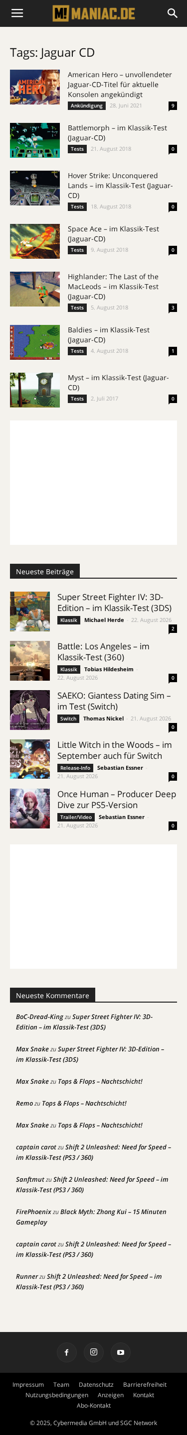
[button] (173, 13)
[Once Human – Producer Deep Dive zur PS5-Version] (30, 808)
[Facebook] (67, 1352)
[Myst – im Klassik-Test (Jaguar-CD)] (35, 390)
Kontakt (143, 1395)
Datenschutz (96, 1384)
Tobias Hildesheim (109, 669)
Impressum (28, 1384)
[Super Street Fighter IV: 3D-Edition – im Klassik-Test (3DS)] (30, 611)
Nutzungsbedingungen (56, 1395)
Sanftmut (30, 1179)
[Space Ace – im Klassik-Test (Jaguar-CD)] (35, 241)
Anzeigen (111, 1395)
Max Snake (32, 1048)
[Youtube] (121, 1352)
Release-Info (75, 767)
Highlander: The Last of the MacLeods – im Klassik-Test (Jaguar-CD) (113, 286)
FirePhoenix (33, 1211)
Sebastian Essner (120, 767)
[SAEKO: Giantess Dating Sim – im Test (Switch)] (30, 710)
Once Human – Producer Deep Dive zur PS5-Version (116, 799)
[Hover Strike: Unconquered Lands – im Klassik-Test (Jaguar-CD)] (35, 188)
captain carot (36, 1146)
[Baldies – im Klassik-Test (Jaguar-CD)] (35, 342)
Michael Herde (104, 619)
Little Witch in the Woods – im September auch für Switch (114, 750)
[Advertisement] (93, 482)
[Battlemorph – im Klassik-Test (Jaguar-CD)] (35, 140)
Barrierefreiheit (145, 1384)
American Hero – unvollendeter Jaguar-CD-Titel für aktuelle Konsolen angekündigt (120, 84)
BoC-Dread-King (39, 1016)
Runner (27, 1276)
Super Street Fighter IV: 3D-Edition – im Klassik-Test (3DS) (114, 602)
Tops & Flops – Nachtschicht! (100, 1081)
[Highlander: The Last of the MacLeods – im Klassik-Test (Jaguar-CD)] (35, 289)
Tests (77, 148)
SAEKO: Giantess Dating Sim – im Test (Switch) (114, 701)
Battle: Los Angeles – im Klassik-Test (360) (103, 651)
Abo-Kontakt (94, 1405)
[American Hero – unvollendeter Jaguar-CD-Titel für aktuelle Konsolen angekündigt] (35, 87)
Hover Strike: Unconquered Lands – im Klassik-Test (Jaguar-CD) (120, 185)
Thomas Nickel (103, 718)
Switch (68, 718)
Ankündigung (87, 105)
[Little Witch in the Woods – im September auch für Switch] (30, 759)
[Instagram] (94, 1352)
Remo (24, 1103)
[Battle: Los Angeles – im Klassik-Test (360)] (30, 661)
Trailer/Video (76, 817)
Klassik (68, 619)
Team (61, 1384)
